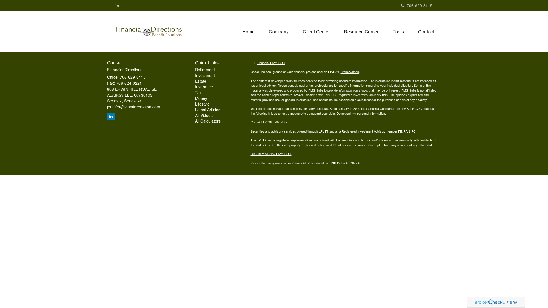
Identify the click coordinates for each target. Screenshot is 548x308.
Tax (198, 92)
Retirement (205, 69)
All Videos (204, 115)
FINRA (403, 131)
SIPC (412, 131)
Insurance (204, 87)
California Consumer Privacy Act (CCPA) (394, 108)
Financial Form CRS (271, 62)
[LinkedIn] (117, 5)
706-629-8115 (419, 5)
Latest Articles (207, 109)
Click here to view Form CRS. (271, 153)
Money (201, 98)
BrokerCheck (350, 71)
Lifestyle (202, 104)
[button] (279, 32)
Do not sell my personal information (361, 113)
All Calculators (208, 121)
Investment (205, 75)
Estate (200, 81)
